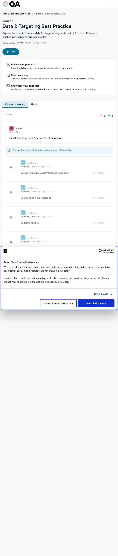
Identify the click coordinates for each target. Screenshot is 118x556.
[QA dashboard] (12, 4)
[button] (112, 4)
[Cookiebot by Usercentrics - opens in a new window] (101, 251)
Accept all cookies (96, 303)
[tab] (15, 104)
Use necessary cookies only (58, 303)
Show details (101, 294)
